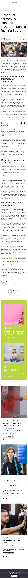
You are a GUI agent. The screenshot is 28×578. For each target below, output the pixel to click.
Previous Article (9, 302)
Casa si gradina (7, 337)
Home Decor (16, 420)
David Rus (6, 38)
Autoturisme (13, 10)
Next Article (7, 341)
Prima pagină (4, 10)
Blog (5, 376)
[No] (26, 573)
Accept (14, 575)
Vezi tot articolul (8, 436)
